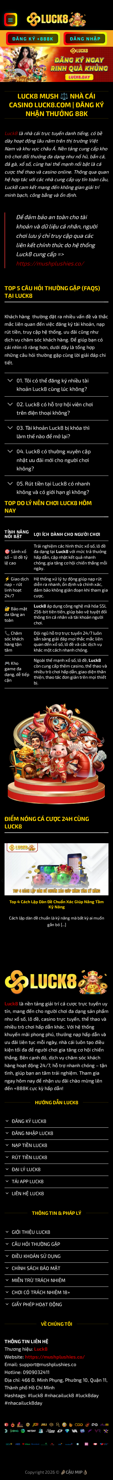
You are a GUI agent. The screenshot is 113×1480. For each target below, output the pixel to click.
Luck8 (11, 133)
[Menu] (11, 19)
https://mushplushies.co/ (50, 263)
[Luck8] (57, 19)
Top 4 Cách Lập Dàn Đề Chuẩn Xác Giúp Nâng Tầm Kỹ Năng (56, 904)
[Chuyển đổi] (10, 381)
